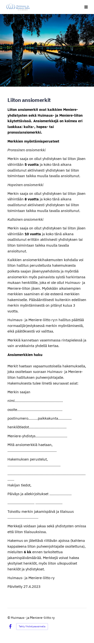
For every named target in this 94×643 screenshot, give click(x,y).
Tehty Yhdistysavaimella (32, 626)
